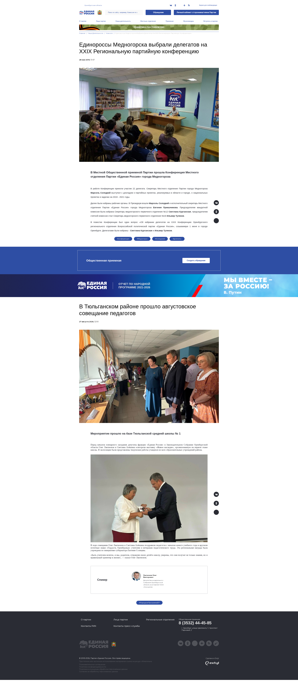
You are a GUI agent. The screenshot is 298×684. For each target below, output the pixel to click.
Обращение (158, 12)
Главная (82, 33)
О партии (82, 21)
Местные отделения (148, 21)
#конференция (123, 239)
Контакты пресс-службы (126, 626)
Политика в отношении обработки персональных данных (103, 669)
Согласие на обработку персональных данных (98, 672)
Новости (109, 33)
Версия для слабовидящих (208, 5)
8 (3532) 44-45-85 (195, 622)
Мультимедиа (188, 21)
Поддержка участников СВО (149, 27)
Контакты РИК (88, 626)
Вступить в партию (210, 21)
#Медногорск (142, 239)
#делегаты (177, 239)
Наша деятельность (123, 21)
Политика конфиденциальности (92, 667)
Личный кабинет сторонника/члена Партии (196, 12)
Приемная (170, 21)
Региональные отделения (160, 619)
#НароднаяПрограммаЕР (149, 603)
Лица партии (101, 21)
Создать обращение (196, 260)
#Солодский (160, 239)
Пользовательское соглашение (92, 665)
